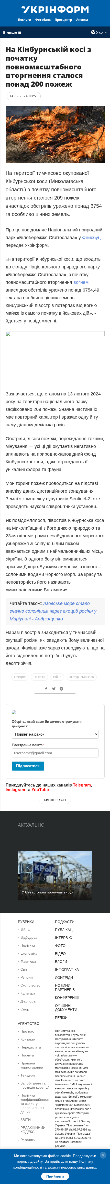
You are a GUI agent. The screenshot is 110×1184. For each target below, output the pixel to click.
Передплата (30, 1047)
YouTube (40, 790)
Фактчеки (28, 961)
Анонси (82, 19)
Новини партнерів (65, 987)
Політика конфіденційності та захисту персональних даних (34, 1103)
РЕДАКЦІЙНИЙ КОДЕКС (33, 1130)
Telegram (82, 785)
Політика (27, 945)
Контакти (27, 1039)
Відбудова (28, 937)
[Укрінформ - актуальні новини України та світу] (55, 9)
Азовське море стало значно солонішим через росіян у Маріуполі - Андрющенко (53, 611)
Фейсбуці (92, 237)
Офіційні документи (66, 1008)
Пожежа (39, 677)
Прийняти (55, 1176)
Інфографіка (67, 970)
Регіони (26, 977)
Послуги (24, 19)
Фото (60, 946)
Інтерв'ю (63, 938)
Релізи (61, 1018)
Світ (23, 969)
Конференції (67, 998)
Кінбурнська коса (81, 677)
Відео (60, 954)
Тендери (27, 1075)
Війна (57, 677)
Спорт (25, 1009)
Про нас (27, 1031)
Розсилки (28, 1140)
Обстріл (20, 677)
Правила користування (31, 1065)
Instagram (15, 790)
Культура (27, 993)
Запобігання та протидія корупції (34, 1085)
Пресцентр (63, 19)
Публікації (64, 930)
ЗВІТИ (25, 1120)
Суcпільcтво (30, 985)
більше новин (55, 799)
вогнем (81, 282)
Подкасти (64, 922)
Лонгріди (64, 977)
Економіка (28, 953)
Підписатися (28, 766)
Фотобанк (43, 19)
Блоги (61, 962)
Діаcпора (28, 1001)
